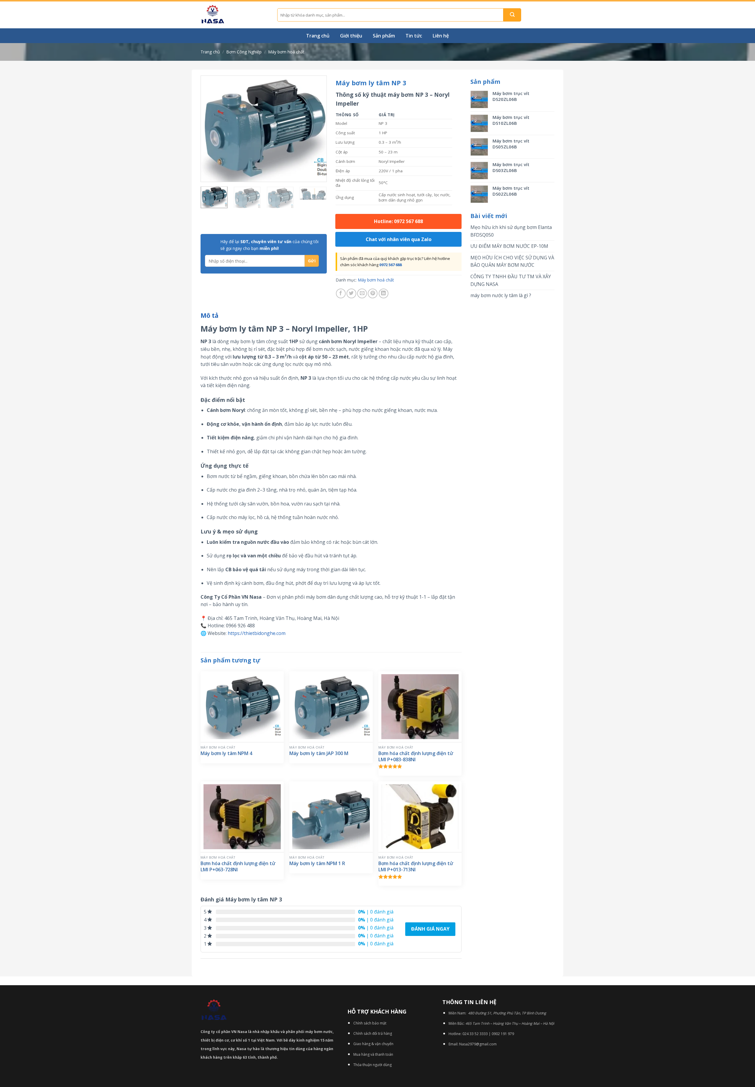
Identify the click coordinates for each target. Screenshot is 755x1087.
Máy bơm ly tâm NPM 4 (226, 753)
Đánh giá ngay (430, 929)
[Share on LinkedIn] (383, 293)
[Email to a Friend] (362, 293)
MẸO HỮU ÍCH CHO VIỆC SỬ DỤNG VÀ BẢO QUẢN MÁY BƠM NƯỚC (512, 261)
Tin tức (414, 35)
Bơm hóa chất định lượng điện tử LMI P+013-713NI (415, 866)
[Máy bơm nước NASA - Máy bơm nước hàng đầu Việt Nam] (234, 14)
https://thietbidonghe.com (256, 633)
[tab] (210, 316)
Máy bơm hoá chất (286, 52)
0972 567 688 (390, 264)
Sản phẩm (384, 35)
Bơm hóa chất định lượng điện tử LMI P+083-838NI (415, 756)
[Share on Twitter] (351, 293)
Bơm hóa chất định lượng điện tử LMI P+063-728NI (238, 866)
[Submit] (512, 15)
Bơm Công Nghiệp (244, 52)
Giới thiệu (351, 35)
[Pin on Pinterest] (373, 293)
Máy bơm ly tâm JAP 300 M (318, 753)
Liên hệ (441, 35)
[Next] (316, 129)
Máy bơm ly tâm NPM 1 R (317, 863)
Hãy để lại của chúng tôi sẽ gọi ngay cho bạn (269, 245)
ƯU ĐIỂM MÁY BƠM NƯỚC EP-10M (509, 246)
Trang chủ (317, 35)
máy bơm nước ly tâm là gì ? (500, 295)
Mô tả (210, 315)
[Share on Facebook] (341, 293)
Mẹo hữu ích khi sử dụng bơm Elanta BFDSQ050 (511, 231)
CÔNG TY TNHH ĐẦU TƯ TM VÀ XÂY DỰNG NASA (510, 280)
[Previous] (210, 129)
